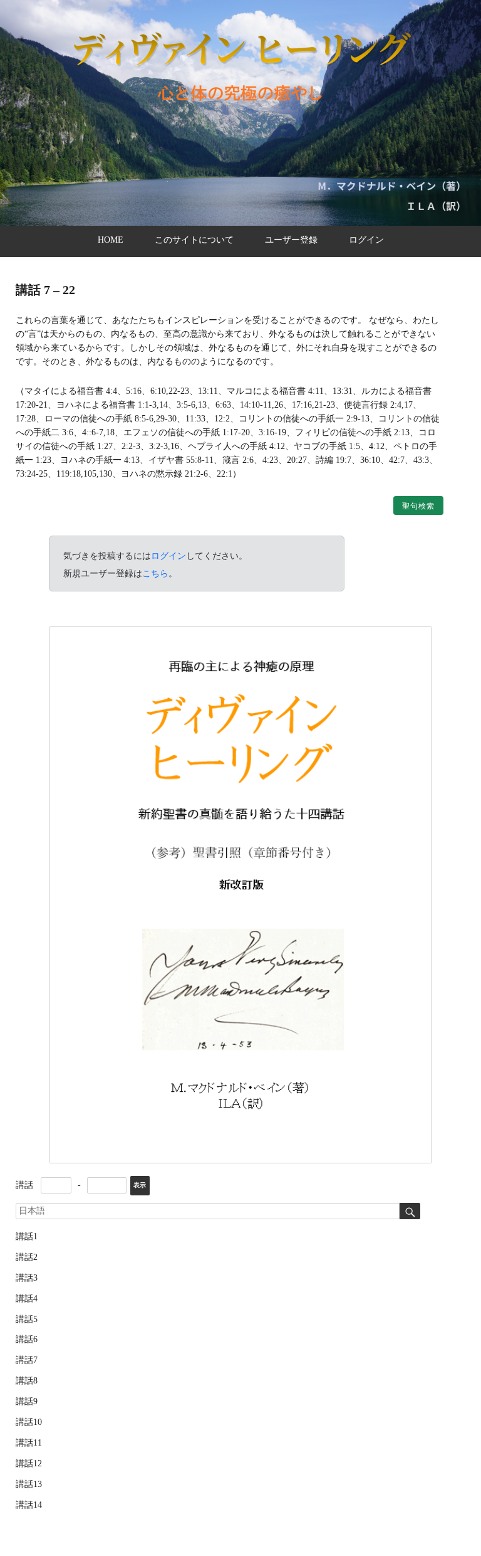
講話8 (27, 1380)
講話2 (27, 1257)
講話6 (27, 1339)
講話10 (29, 1422)
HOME (110, 240)
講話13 (29, 1484)
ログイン (366, 240)
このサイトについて (194, 240)
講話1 (27, 1236)
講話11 (29, 1443)
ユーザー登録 (291, 240)
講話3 (27, 1278)
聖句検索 (418, 506)
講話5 (27, 1319)
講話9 (27, 1401)
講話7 (27, 1360)
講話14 (29, 1505)
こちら (155, 573)
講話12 (29, 1463)
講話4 (27, 1298)
